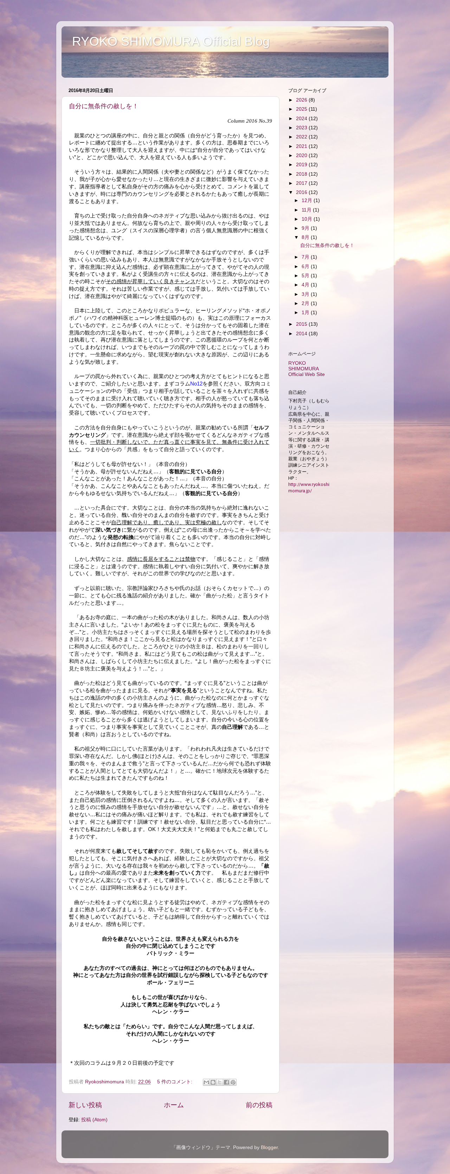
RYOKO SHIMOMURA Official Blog (171, 41)
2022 (302, 137)
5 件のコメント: (175, 1081)
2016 (302, 192)
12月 (308, 200)
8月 (306, 237)
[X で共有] (219, 1082)
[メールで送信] (206, 1082)
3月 (306, 294)
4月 (306, 284)
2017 (302, 183)
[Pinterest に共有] (233, 1082)
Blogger (269, 1147)
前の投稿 (259, 1105)
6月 (306, 266)
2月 (306, 303)
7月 (306, 257)
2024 (302, 118)
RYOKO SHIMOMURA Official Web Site (306, 369)
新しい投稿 (85, 1105)
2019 (302, 164)
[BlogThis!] (213, 1082)
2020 (302, 155)
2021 (302, 146)
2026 (302, 100)
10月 (308, 219)
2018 (302, 174)
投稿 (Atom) (94, 1119)
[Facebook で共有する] (226, 1082)
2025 (302, 109)
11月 (307, 210)
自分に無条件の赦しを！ (104, 106)
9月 (306, 228)
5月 (306, 275)
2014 (302, 333)
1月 (306, 312)
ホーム (174, 1105)
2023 (302, 127)
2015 (302, 324)
